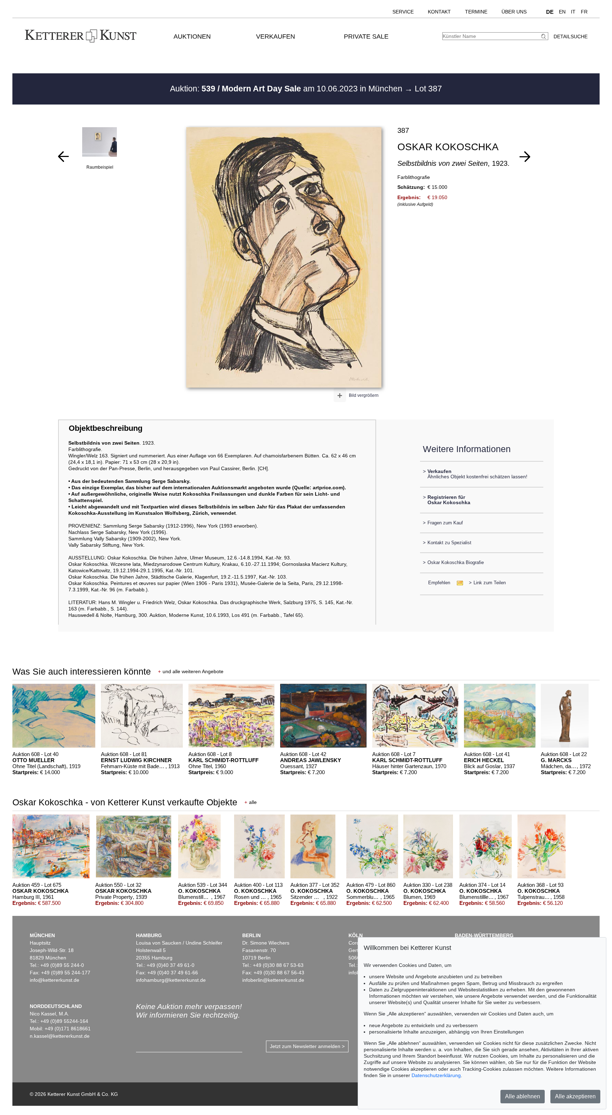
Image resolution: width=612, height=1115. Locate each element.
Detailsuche (571, 36)
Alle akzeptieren (575, 1096)
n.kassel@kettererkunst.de (60, 1036)
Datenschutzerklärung (436, 1075)
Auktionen (192, 36)
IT (573, 12)
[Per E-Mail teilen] (458, 582)
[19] (525, 156)
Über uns (514, 12)
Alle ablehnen (522, 1096)
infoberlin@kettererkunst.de (273, 980)
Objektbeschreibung (105, 428)
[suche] (544, 36)
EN (562, 12)
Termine (476, 12)
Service (403, 12)
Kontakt (439, 12)
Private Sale (366, 36)
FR (584, 12)
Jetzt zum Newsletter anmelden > (307, 1046)
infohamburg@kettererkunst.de (171, 980)
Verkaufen (275, 36)
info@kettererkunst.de (54, 980)
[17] (63, 156)
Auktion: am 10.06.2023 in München (287, 88)
